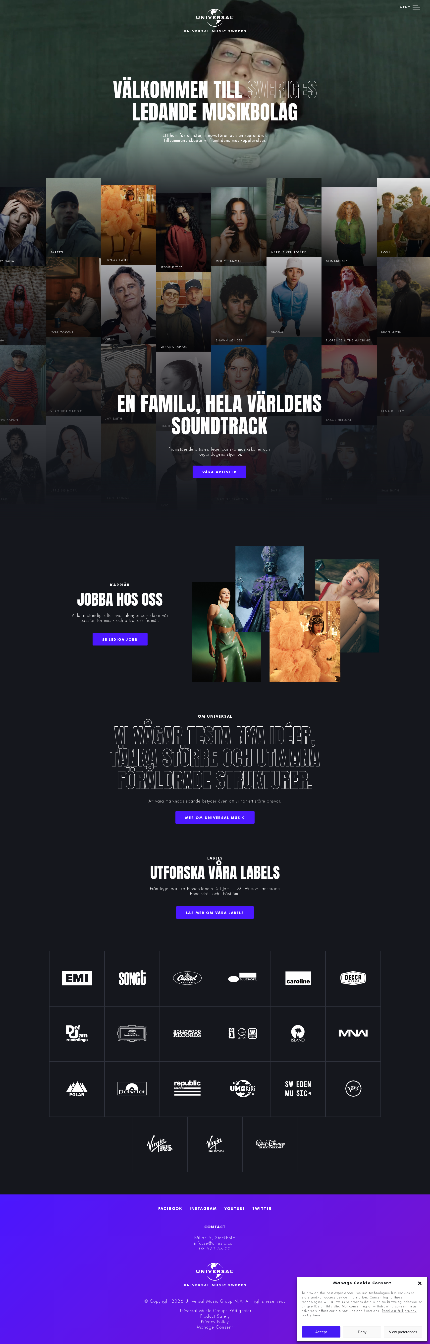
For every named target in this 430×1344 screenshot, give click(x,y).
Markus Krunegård (289, 252)
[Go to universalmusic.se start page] (215, 21)
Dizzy (275, 411)
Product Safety (215, 1316)
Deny (362, 1332)
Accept (321, 1332)
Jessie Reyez (171, 267)
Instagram (203, 1208)
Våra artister (219, 472)
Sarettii (58, 252)
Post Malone (62, 331)
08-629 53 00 (215, 1249)
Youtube (234, 1208)
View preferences (403, 1332)
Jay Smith (114, 418)
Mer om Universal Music (215, 817)
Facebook (170, 1208)
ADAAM (277, 331)
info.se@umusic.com (215, 1243)
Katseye (223, 261)
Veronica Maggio (67, 411)
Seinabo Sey (337, 261)
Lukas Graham (174, 346)
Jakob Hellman (339, 420)
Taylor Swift (117, 260)
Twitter (262, 1208)
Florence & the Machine (348, 340)
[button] (419, 1283)
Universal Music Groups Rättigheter (215, 1311)
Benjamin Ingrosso (179, 426)
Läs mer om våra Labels (215, 912)
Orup (110, 339)
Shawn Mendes (229, 340)
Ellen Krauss (227, 420)
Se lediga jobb (120, 639)
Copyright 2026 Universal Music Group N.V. (197, 1301)
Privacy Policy (215, 1322)
